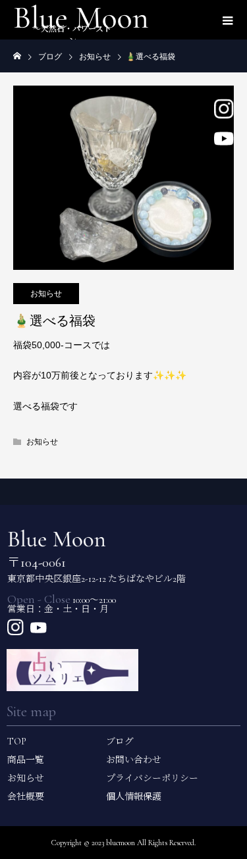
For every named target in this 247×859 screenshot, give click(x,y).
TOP (16, 741)
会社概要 (25, 796)
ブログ (120, 741)
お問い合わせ (133, 760)
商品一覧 (25, 760)
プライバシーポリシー (152, 778)
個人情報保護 (133, 796)
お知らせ (46, 293)
